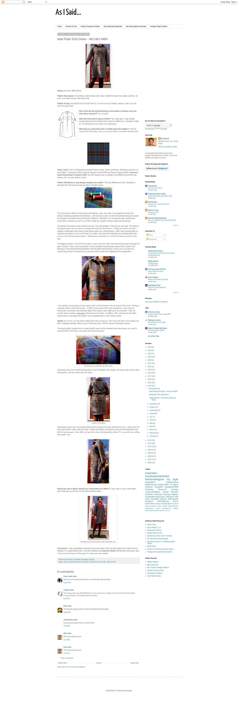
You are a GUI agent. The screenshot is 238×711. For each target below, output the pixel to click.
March (152, 430)
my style (172, 479)
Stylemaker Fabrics (154, 530)
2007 (150, 459)
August (152, 413)
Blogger (129, 691)
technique (167, 494)
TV (170, 484)
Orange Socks (153, 263)
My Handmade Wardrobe (113, 26)
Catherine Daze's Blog (157, 194)
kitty (65, 633)
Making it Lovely (154, 320)
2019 (150, 370)
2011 (150, 446)
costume (149, 487)
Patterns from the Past (155, 570)
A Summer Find (153, 212)
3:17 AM (66, 640)
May (151, 423)
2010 (150, 450)
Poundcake (152, 186)
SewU (147, 506)
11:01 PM (67, 583)
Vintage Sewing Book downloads (159, 552)
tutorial (166, 492)
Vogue (175, 484)
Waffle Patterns (153, 562)
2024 (150, 354)
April (151, 426)
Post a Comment (67, 658)
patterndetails (173, 499)
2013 (150, 440)
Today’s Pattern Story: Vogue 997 (159, 314)
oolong (157, 504)
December (154, 389)
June (152, 420)
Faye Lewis (67, 576)
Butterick (175, 494)
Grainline (149, 494)
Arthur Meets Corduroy (155, 271)
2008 (150, 456)
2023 (150, 357)
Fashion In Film (71, 26)
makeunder (158, 494)
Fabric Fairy (151, 525)
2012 (150, 443)
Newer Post (62, 663)
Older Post (135, 663)
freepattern (149, 501)
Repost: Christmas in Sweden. (158, 279)
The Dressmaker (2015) (156, 330)
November (154, 404)
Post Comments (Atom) (76, 667)
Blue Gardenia (152, 565)
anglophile (170, 497)
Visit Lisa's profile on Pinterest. (156, 302)
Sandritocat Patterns (154, 573)
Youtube (174, 489)
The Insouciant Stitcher (157, 269)
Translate (163, 129)
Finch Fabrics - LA (154, 527)
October (153, 407)
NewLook (162, 489)
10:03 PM (67, 612)
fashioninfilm (163, 484)
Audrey (66, 590)
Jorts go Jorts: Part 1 (155, 188)
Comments (152, 239)
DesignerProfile (171, 487)
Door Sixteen (153, 277)
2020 (150, 366)
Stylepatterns (166, 508)
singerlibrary (149, 508)
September (154, 410)
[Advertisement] (161, 74)
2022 (150, 360)
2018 (150, 373)
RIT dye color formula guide (157, 539)
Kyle (65, 606)
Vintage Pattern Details (158, 26)
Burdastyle (155, 499)
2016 (150, 379)
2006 (150, 463)
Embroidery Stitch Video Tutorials (159, 536)
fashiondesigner (154, 479)
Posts (150, 235)
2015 (150, 383)
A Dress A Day (154, 312)
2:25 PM (66, 599)
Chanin (158, 508)
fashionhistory (172, 482)
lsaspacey (165, 138)
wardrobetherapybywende (155, 497)
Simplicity (149, 489)
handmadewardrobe (75, 562)
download (175, 503)
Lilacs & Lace (153, 210)
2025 (150, 350)
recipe (147, 499)
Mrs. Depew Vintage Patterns (158, 567)
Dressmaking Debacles (157, 218)
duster (159, 506)
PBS (176, 497)
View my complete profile (167, 147)
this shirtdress (93, 551)
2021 (150, 363)
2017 (150, 376)
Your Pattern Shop (154, 576)
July (151, 417)
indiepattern (150, 482)
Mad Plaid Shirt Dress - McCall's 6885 (163, 391)
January (153, 436)
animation (153, 506)
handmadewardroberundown (154, 510)
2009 (150, 453)
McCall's (103, 562)
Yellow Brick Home (155, 251)
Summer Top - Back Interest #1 (158, 204)
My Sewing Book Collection (136, 26)
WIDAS (175, 508)
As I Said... (68, 12)
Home (59, 26)
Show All (175, 225)
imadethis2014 (94, 562)
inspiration (151, 473)
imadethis (86, 562)
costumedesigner (152, 492)
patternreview (111, 562)
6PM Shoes (151, 546)
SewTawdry (152, 202)
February (153, 433)
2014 (150, 386)
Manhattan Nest (154, 285)
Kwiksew (167, 510)
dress (65, 562)
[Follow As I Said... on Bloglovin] (157, 170)
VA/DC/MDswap (163, 501)
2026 (150, 347)
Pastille (164, 506)
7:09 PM (66, 626)
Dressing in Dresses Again (157, 322)
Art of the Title (153, 336)
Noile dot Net (153, 261)
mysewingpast (166, 504)
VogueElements (173, 506)
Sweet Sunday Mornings (157, 328)
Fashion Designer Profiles (90, 26)
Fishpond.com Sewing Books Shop (160, 549)
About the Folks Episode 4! (157, 287)
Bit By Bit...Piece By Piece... (159, 395)
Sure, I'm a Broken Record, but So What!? (162, 220)
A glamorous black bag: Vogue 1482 (160, 196)
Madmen (163, 499)
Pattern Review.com (154, 533)
